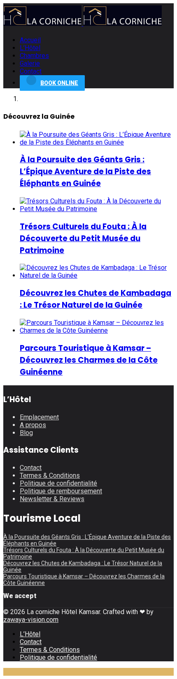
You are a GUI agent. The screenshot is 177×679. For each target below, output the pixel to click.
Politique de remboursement (61, 491)
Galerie (30, 63)
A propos (33, 425)
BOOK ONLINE (59, 83)
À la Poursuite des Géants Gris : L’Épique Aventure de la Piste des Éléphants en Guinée (85, 171)
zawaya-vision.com (30, 620)
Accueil (30, 40)
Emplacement (39, 417)
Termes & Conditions (50, 475)
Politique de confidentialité (58, 483)
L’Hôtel (30, 48)
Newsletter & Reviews (52, 499)
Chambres (34, 56)
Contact (31, 71)
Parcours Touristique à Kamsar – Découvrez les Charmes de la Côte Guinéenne (89, 360)
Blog (26, 433)
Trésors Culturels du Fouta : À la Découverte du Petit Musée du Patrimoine (83, 238)
